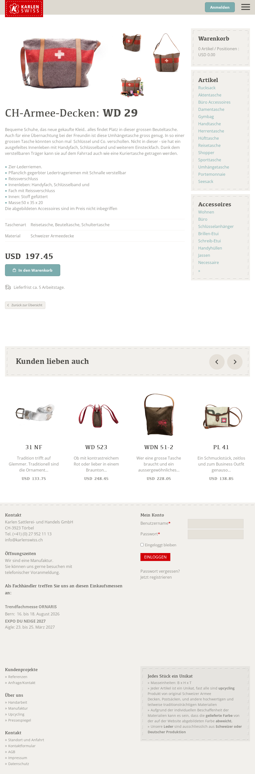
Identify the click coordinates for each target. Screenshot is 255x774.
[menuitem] (66, 676)
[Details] (34, 436)
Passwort (150, 534)
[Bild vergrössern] (132, 41)
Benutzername (155, 523)
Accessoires (214, 204)
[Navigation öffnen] (245, 7)
